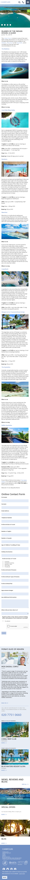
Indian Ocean (7, 38)
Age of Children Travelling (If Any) (10, 545)
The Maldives (5, 49)
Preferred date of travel (8, 524)
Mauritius (10, 43)
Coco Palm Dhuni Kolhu (8, 110)
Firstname (4, 497)
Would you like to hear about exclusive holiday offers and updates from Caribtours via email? (15, 617)
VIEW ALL (24, 784)
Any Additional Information (8, 597)
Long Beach (5, 269)
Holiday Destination (6, 551)
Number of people (6, 538)
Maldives (4, 43)
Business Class (8, 564)
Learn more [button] (22, 873)
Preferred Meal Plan (6, 583)
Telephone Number (6, 517)
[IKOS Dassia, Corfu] (15, 663)
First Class (7, 565)
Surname (3, 504)
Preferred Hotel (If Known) (8, 570)
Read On (3, 703)
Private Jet (7, 566)
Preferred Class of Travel (9, 558)
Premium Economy (9, 563)
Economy (7, 561)
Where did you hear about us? (9, 610)
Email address (5, 511)
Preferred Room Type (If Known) (10, 576)
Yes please (7, 621)
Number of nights (6, 531)
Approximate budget (7, 590)
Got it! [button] (4, 877)
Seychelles (19, 43)
